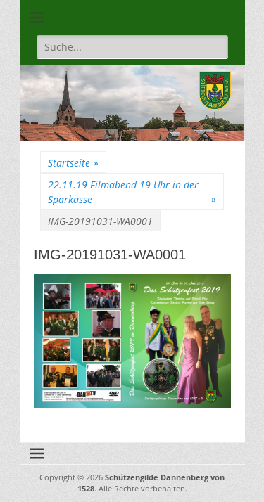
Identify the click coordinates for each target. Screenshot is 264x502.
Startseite (73, 162)
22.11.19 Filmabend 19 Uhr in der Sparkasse (132, 192)
